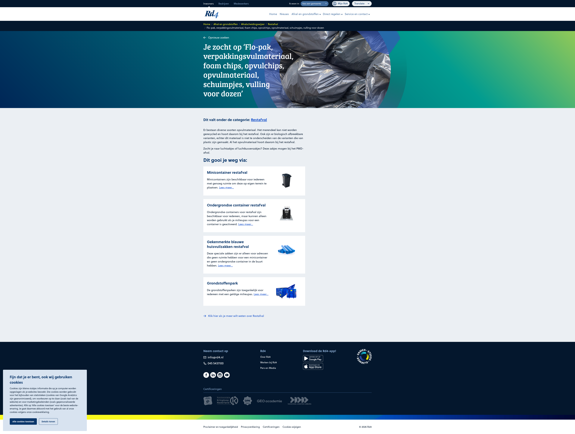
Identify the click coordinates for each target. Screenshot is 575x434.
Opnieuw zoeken (218, 37)
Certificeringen (271, 426)
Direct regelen (331, 14)
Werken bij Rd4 (268, 362)
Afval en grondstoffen (305, 14)
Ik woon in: (294, 3)
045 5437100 (215, 363)
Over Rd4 (265, 356)
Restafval (273, 24)
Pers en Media (268, 368)
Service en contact (356, 14)
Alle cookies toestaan (23, 421)
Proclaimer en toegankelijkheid (220, 426)
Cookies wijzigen (292, 426)
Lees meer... (226, 187)
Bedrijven (223, 3)
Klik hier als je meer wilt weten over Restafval (236, 316)
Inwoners (208, 3)
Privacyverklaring (250, 426)
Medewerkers (241, 3)
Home (273, 14)
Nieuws (284, 14)
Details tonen (48, 421)
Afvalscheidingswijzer (253, 24)
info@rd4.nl (215, 357)
